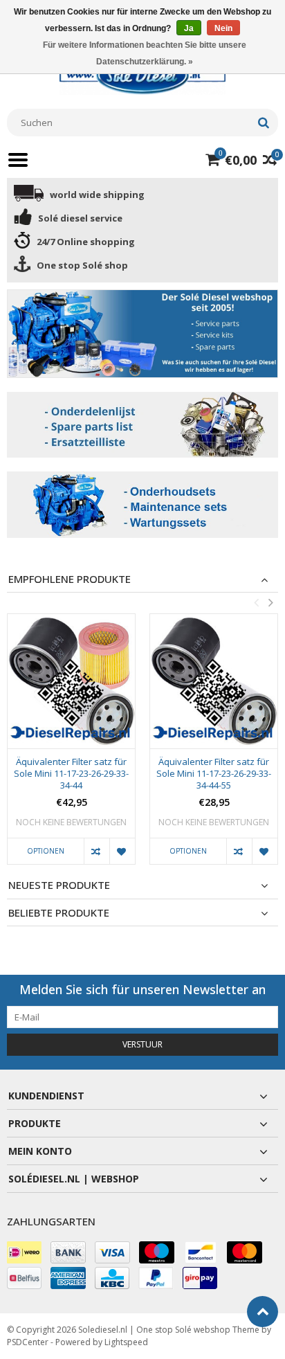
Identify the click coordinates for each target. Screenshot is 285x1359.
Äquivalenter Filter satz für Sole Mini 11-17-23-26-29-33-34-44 (71, 773)
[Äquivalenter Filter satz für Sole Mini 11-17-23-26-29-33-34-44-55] (213, 681)
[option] (71, 746)
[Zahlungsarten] (24, 1252)
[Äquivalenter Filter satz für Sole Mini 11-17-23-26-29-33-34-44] (71, 681)
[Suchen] (263, 122)
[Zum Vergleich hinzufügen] (96, 851)
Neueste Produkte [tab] (59, 885)
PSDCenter (27, 1342)
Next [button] (270, 602)
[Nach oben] (262, 1311)
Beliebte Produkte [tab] (58, 912)
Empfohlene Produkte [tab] (69, 579)
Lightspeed (126, 1342)
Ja (189, 28)
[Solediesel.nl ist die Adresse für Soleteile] (142, 74)
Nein (223, 28)
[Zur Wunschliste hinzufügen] (122, 851)
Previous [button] (256, 602)
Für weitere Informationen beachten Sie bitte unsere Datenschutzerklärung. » (144, 53)
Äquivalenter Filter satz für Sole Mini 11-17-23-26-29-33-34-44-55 (213, 773)
